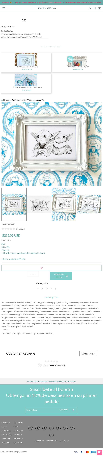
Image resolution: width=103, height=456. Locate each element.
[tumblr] (58, 428)
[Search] (94, 8)
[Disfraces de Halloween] (26, 59)
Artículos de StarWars (22, 100)
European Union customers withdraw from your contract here (51, 381)
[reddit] (55, 289)
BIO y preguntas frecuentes (18, 430)
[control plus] (36, 274)
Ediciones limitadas (6, 440)
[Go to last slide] (6, 204)
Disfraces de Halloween (27, 67)
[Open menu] (3, 8)
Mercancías (7, 434)
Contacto (18, 422)
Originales (6, 430)
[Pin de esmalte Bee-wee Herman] (26, 80)
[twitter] (42, 289)
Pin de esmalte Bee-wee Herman (27, 87)
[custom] (44, 428)
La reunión (39, 100)
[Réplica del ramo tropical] (77, 59)
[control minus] (29, 274)
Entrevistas (19, 438)
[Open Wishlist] (99, 452)
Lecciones (18, 442)
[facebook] (38, 289)
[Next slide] (97, 204)
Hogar (6, 100)
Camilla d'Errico (47, 8)
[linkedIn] (47, 289)
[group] (14, 204)
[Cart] (99, 8)
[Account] (90, 8)
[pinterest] (51, 289)
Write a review (88, 353)
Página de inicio (6, 424)
